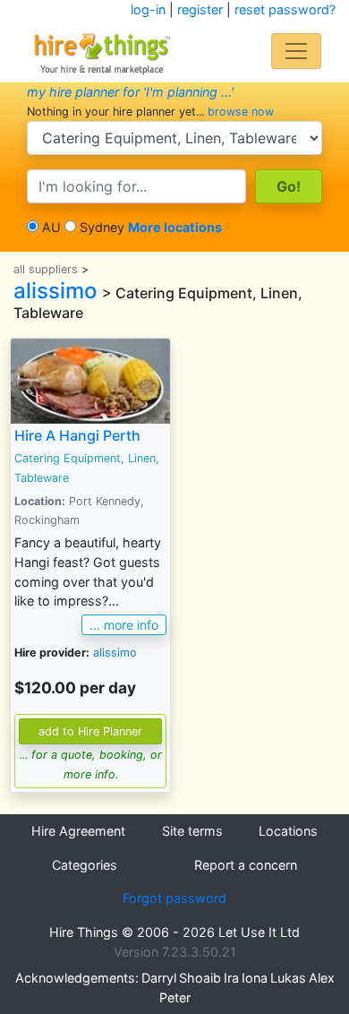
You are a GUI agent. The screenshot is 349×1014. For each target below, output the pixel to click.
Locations (288, 830)
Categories (84, 864)
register (200, 9)
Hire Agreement (78, 830)
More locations (175, 227)
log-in (148, 9)
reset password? (285, 9)
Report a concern (245, 864)
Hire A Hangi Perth (77, 435)
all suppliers (45, 269)
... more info (123, 624)
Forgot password (174, 898)
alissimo (55, 291)
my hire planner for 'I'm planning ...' (130, 91)
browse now (241, 111)
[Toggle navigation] (296, 51)
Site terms (192, 830)
